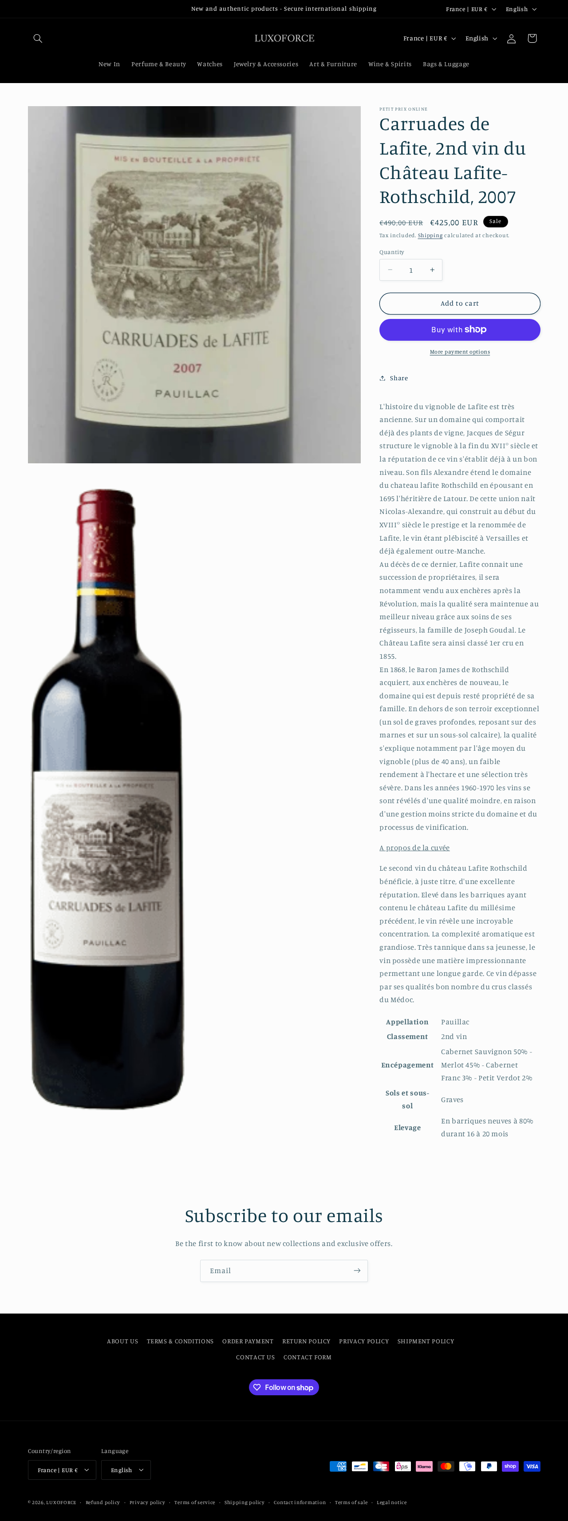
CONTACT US (255, 1357)
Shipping (430, 235)
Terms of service (194, 1502)
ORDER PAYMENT (247, 1341)
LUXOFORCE (61, 1502)
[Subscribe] (357, 1271)
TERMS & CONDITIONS (180, 1341)
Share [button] (399, 378)
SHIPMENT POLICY (426, 1341)
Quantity (391, 251)
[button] (38, 38)
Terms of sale (351, 1502)
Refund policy (103, 1502)
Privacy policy (148, 1502)
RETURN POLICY (306, 1341)
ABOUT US (122, 1341)
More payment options (460, 351)
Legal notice (392, 1502)
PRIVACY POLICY (364, 1341)
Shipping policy (245, 1502)
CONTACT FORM (308, 1357)
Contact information (300, 1502)
